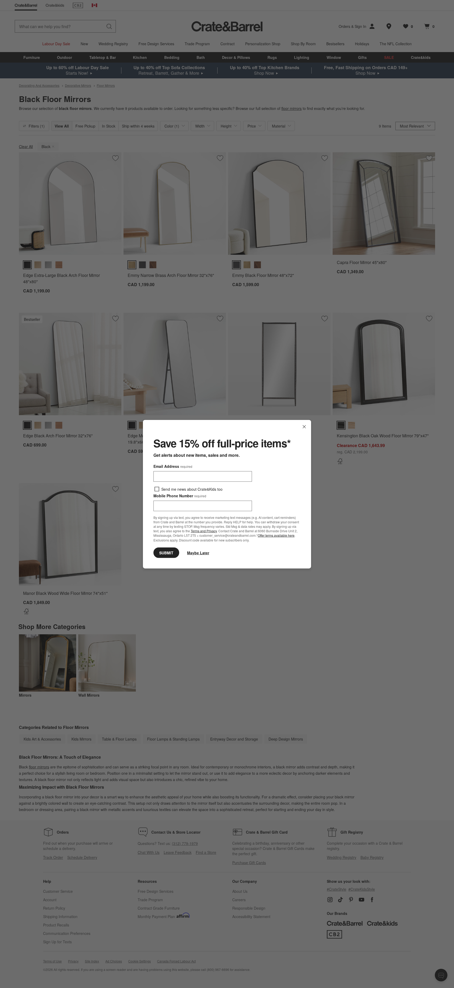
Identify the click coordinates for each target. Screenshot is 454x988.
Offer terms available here (276, 535)
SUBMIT (166, 552)
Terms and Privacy (204, 530)
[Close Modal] (304, 426)
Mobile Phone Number (179, 495)
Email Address (172, 466)
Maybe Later (198, 552)
